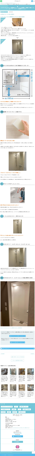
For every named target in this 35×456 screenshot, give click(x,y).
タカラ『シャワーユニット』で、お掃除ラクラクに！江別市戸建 (11, 327)
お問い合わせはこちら (6, 348)
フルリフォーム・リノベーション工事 (7, 406)
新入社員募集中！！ (17, 441)
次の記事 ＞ (33, 353)
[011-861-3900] (32, 1)
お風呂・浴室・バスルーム (23, 406)
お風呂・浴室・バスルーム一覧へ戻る (17, 356)
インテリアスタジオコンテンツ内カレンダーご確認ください (20, 427)
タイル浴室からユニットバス (5, 409)
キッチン (16, 406)
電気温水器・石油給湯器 (26, 409)
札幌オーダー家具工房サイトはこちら (16, 342)
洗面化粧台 (14, 409)
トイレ (19, 409)
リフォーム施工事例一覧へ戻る (17, 360)
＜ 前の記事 (2, 353)
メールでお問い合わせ (18, 436)
